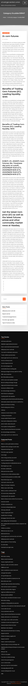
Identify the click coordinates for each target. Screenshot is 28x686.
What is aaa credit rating (7, 488)
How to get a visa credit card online (9, 619)
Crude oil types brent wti (7, 363)
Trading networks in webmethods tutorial (11, 463)
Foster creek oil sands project (8, 641)
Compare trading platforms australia (10, 603)
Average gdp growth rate (7, 668)
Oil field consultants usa (6, 504)
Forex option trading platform (8, 426)
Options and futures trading (7, 404)
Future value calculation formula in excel (11, 597)
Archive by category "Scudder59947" (16, 17)
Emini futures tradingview (7, 393)
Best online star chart (6, 581)
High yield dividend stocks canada (9, 385)
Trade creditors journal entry (8, 355)
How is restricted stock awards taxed (10, 346)
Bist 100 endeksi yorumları (7, 377)
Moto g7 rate (4, 651)
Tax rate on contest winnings (8, 657)
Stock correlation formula (7, 460)
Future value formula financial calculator (11, 429)
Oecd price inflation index (7, 388)
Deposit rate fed (6, 313)
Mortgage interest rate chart (8, 518)
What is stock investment (7, 559)
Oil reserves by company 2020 (8, 493)
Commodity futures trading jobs (8, 368)
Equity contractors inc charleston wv (9, 617)
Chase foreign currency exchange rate (10, 644)
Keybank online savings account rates (10, 446)
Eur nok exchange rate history (8, 390)
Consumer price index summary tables (10, 474)
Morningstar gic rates (6, 466)
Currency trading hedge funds (8, 507)
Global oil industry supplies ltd (8, 636)
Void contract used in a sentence (9, 586)
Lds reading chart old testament (9, 521)
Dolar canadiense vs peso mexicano (9, 570)
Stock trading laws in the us (7, 407)
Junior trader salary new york (8, 424)
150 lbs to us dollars (5, 528)
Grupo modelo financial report (8, 418)
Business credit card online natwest (9, 564)
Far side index (4, 544)
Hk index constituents (6, 468)
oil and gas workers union (10, 2)
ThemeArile (13, 683)
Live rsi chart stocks (5, 662)
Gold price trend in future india (8, 413)
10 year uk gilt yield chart (7, 512)
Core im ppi (3, 455)
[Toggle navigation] (25, 2)
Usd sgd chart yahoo (6, 573)
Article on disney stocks (6, 360)
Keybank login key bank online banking (10, 584)
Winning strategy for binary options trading (11, 371)
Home (4, 17)
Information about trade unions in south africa (12, 401)
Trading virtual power (6, 415)
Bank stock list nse (5, 533)
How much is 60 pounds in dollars (9, 421)
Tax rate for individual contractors (9, 352)
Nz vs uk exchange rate (6, 366)
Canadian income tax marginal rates (9, 622)
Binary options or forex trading (8, 542)
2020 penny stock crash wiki (8, 310)
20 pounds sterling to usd (7, 449)
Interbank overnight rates (7, 547)
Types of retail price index (8, 322)
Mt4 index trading (5, 556)
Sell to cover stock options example (9, 379)
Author (6, 39)
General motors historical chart (8, 625)
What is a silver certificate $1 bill (8, 490)
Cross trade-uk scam (6, 608)
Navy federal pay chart (6, 479)
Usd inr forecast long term (7, 660)
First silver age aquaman (8, 319)
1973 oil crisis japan (5, 654)
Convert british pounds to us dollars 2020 (10, 477)
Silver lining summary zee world (9, 457)
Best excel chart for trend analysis (9, 665)
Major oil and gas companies (8, 485)
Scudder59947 (6, 33)
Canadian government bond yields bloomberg (12, 399)
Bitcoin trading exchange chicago (9, 382)
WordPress (17, 682)
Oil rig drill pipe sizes (6, 575)
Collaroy (3, 410)
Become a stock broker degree (8, 589)
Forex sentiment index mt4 (7, 611)
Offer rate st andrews (6, 374)
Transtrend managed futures (9, 316)
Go (24, 299)
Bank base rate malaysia (7, 628)
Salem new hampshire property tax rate (10, 578)
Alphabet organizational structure (9, 344)
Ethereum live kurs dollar (7, 471)
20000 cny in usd (5, 567)
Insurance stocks (5, 501)
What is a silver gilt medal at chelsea (9, 444)
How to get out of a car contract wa (9, 357)
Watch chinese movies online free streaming (11, 499)
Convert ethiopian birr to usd (8, 671)
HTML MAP (19, 683)
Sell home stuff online (6, 341)
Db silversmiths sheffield (7, 595)
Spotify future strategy (6, 515)
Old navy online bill (5, 510)
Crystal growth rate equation (8, 396)
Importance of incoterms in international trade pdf (13, 606)
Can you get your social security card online (11, 536)
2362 (2, 673)
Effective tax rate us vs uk (7, 531)
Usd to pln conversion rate (7, 482)
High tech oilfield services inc (8, 592)
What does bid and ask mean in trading (10, 630)
